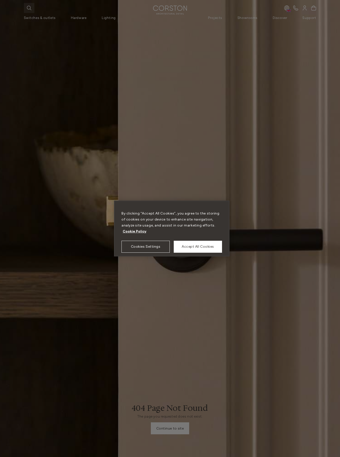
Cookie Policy (134, 231)
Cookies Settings (146, 246)
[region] (171, 228)
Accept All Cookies (198, 246)
